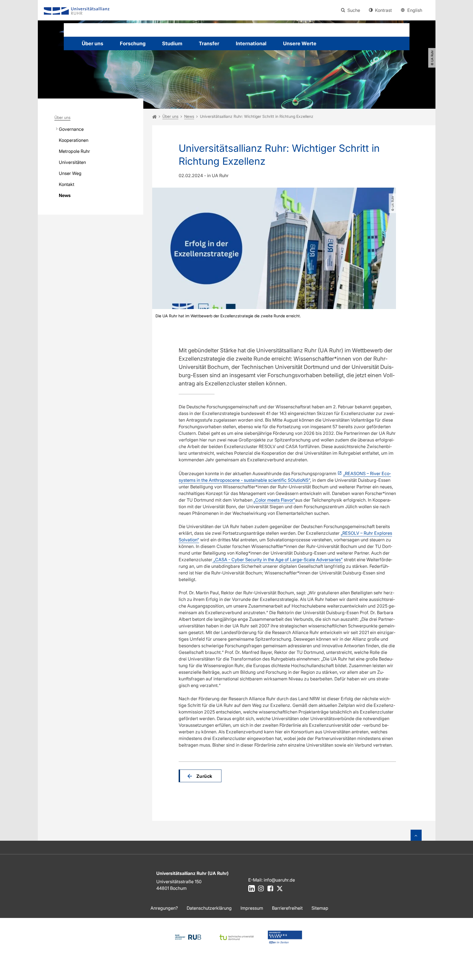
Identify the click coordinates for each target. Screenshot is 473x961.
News (65, 195)
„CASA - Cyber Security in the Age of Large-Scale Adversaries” (277, 559)
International (251, 43)
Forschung (133, 43)
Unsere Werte (299, 43)
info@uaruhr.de (279, 880)
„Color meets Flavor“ (274, 500)
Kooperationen (73, 140)
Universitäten (72, 162)
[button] (200, 776)
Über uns (92, 43)
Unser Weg (70, 173)
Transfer (209, 43)
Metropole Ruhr (74, 151)
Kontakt (66, 184)
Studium (172, 43)
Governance (71, 129)
